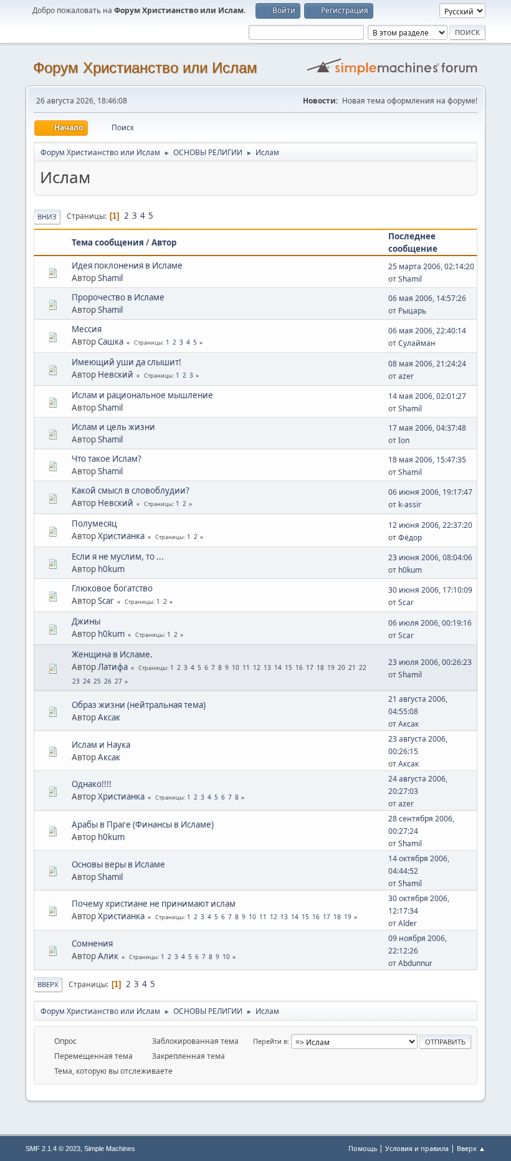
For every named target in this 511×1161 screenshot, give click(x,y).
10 (235, 667)
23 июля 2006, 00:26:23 (430, 662)
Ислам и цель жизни (113, 426)
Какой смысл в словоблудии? (130, 490)
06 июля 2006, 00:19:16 (430, 623)
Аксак (109, 717)
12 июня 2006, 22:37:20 (430, 525)
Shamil (110, 278)
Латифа (113, 666)
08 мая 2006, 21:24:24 (427, 363)
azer (406, 376)
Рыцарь (412, 310)
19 (331, 667)
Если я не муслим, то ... (118, 556)
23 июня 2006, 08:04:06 (430, 557)
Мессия (87, 329)
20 (341, 667)
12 (256, 667)
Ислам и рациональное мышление (142, 395)
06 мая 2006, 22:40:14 (427, 330)
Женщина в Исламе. (112, 654)
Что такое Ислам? (106, 458)
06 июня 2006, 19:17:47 (430, 492)
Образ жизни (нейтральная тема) (139, 704)
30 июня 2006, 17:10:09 (430, 590)
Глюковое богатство (112, 588)
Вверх (48, 984)
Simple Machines (109, 1148)
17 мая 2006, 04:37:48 (427, 428)
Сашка (110, 341)
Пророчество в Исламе (118, 297)
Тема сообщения (108, 242)
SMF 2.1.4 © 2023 (53, 1148)
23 (76, 681)
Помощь (362, 1148)
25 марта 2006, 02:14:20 (431, 266)
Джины (86, 621)
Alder (407, 923)
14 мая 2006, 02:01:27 (427, 396)
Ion (403, 440)
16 (299, 667)
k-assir (409, 504)
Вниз (47, 216)
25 (97, 681)
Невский (115, 374)
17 (309, 667)
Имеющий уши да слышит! (126, 362)
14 (278, 667)
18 (320, 667)
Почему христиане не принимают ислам (154, 903)
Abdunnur (415, 963)
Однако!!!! (92, 784)
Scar (106, 600)
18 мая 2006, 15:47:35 (427, 459)
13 (267, 667)
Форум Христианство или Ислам (145, 67)
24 (86, 681)
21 (352, 667)
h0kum (111, 569)
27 (118, 681)
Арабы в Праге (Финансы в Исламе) (143, 824)
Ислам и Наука (101, 744)
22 (362, 667)
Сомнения (92, 943)
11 (246, 667)
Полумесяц (94, 523)
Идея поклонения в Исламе (127, 265)
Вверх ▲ (471, 1148)
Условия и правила (417, 1148)
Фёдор (410, 537)
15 (288, 667)
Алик (108, 956)
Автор (163, 242)
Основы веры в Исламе (118, 864)
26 (108, 681)
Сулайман (417, 343)
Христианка (121, 536)
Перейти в (270, 1041)
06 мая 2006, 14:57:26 (427, 298)
